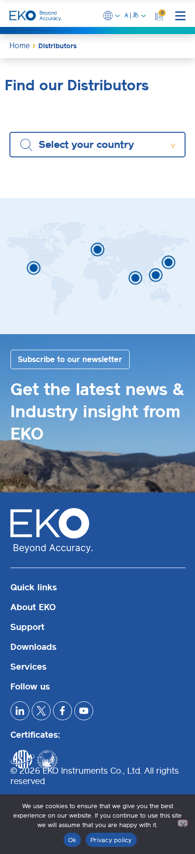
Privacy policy (111, 840)
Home (19, 45)
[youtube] (83, 710)
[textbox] (91, 144)
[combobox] (97, 144)
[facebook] (62, 710)
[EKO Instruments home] (35, 15)
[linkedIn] (19, 710)
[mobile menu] (180, 15)
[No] (182, 823)
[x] (41, 710)
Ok (72, 840)
